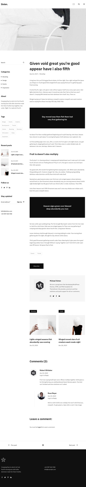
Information (5, 133)
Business (19, 129)
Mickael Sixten (55, 281)
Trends (39, 253)
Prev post (14, 445)
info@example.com (50, 469)
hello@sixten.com (6, 211)
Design (5, 80)
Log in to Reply (44, 375)
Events (32, 253)
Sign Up (19, 202)
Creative (17, 122)
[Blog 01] (43, 445)
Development (5, 125)
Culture (4, 129)
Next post (72, 445)
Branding (42, 74)
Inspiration (6, 88)
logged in (40, 427)
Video (13, 133)
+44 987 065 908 (6, 214)
